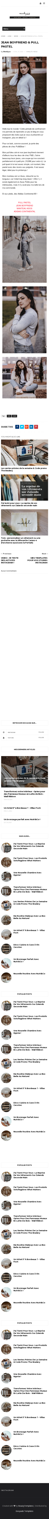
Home (3, 36)
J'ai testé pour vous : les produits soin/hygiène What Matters (30, 859)
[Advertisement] (24, 642)
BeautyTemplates (25, 1506)
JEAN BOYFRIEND (24, 205)
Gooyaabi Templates (24, 1511)
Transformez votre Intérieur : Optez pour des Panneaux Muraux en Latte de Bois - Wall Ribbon (30, 889)
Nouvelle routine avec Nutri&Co (29, 973)
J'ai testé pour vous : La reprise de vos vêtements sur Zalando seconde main (19, 504)
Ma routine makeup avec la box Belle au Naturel (29, 917)
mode (16, 36)
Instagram (26, 732)
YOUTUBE (26, 738)
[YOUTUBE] (40, 3)
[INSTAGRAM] (44, 3)
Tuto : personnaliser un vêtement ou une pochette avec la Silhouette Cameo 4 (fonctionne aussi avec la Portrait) (20, 540)
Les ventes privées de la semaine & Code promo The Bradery (24, 469)
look (9, 36)
